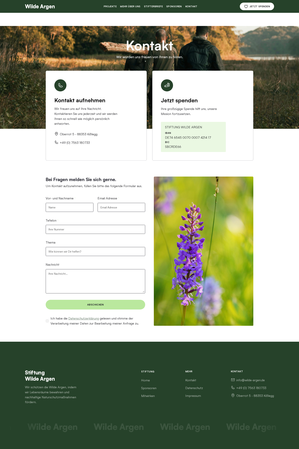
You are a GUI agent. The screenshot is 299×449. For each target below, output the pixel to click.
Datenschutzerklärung (83, 318)
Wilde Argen (40, 6)
